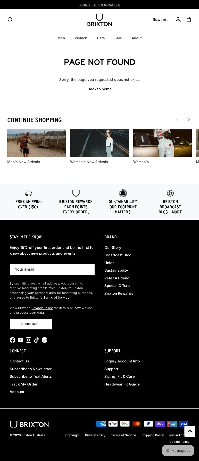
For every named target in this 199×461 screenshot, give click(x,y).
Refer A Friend (117, 278)
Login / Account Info (122, 361)
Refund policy (179, 435)
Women (81, 38)
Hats (101, 38)
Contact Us (19, 361)
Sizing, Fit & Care (119, 376)
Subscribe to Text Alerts (31, 376)
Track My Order (24, 384)
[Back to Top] (189, 431)
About (137, 38)
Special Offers (117, 285)
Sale (118, 38)
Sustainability (116, 270)
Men (61, 38)
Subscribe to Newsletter (31, 369)
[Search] (10, 20)
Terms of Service (56, 297)
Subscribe (30, 324)
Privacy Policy (42, 308)
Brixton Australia (33, 435)
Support (111, 369)
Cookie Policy (179, 442)
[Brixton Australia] (99, 20)
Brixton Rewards (118, 293)
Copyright (72, 435)
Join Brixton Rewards (99, 4)
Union (109, 262)
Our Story (112, 247)
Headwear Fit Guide (122, 384)
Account (17, 391)
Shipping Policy (153, 435)
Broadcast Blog (118, 255)
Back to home (100, 89)
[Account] (177, 20)
